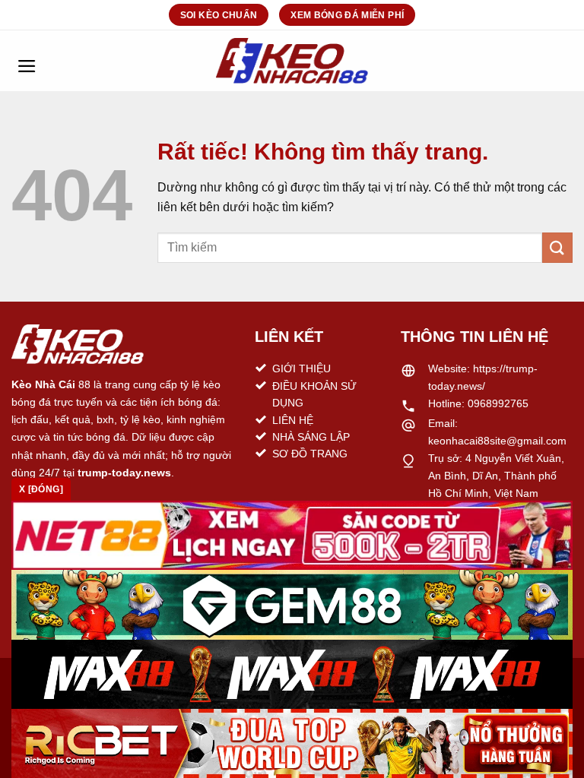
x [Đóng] (41, 489)
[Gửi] (557, 247)
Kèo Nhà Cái (43, 384)
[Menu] (26, 60)
